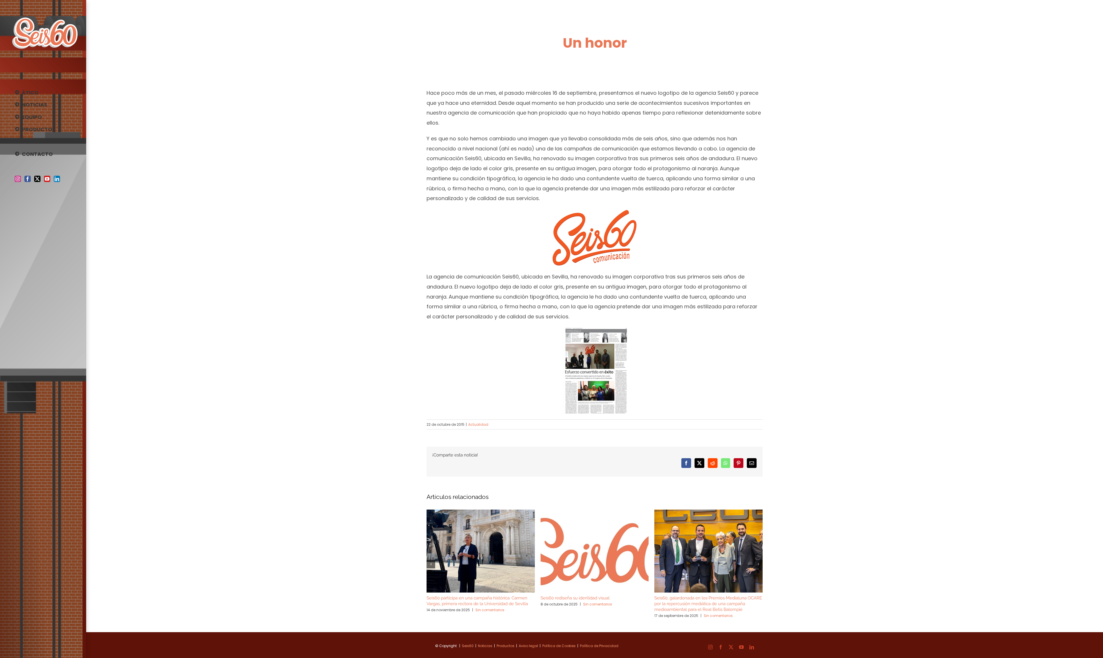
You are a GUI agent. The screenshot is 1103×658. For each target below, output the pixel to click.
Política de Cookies (559, 645)
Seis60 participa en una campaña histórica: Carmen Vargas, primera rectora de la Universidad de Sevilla (477, 600)
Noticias (485, 645)
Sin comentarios (489, 609)
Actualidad (478, 424)
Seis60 (468, 645)
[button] (431, 564)
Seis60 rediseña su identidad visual (575, 598)
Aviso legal (528, 645)
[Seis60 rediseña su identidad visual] (595, 513)
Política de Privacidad (599, 645)
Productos (505, 645)
